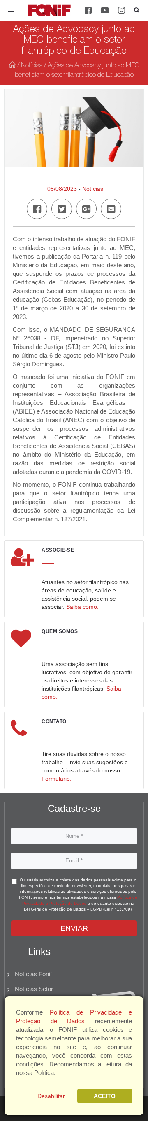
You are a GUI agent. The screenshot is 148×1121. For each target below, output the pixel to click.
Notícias (31, 66)
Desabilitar (51, 1096)
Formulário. (57, 778)
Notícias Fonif (33, 974)
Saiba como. (82, 606)
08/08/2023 (62, 188)
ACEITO (105, 1096)
